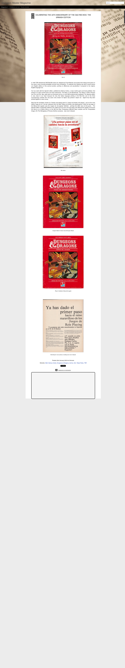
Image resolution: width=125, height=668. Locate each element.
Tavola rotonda (25, 7)
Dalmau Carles (52, 363)
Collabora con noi (15, 7)
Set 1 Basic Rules (79, 363)
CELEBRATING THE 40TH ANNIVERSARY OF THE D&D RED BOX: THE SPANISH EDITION (63, 16)
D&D (46, 363)
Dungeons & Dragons (63, 363)
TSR (85, 363)
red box (71, 363)
